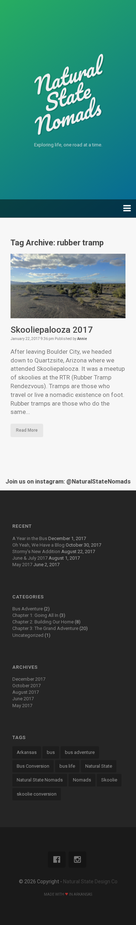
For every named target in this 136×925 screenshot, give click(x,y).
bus (51, 752)
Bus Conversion (33, 766)
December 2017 (28, 679)
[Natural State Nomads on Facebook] (57, 859)
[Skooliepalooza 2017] (68, 313)
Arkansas (27, 752)
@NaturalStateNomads (98, 481)
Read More (27, 430)
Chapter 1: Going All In (35, 615)
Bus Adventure (27, 608)
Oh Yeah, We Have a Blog (38, 545)
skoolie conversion (37, 794)
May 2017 (22, 564)
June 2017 (23, 698)
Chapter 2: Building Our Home (43, 622)
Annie (82, 339)
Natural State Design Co (90, 881)
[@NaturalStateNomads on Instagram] (77, 859)
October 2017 (26, 685)
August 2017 (25, 692)
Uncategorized (28, 635)
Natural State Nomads (40, 780)
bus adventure (80, 752)
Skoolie (109, 780)
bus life (67, 766)
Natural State (98, 766)
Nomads (82, 780)
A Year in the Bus (29, 538)
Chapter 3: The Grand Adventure (45, 628)
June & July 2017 (30, 558)
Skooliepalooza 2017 (52, 330)
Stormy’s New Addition (36, 551)
